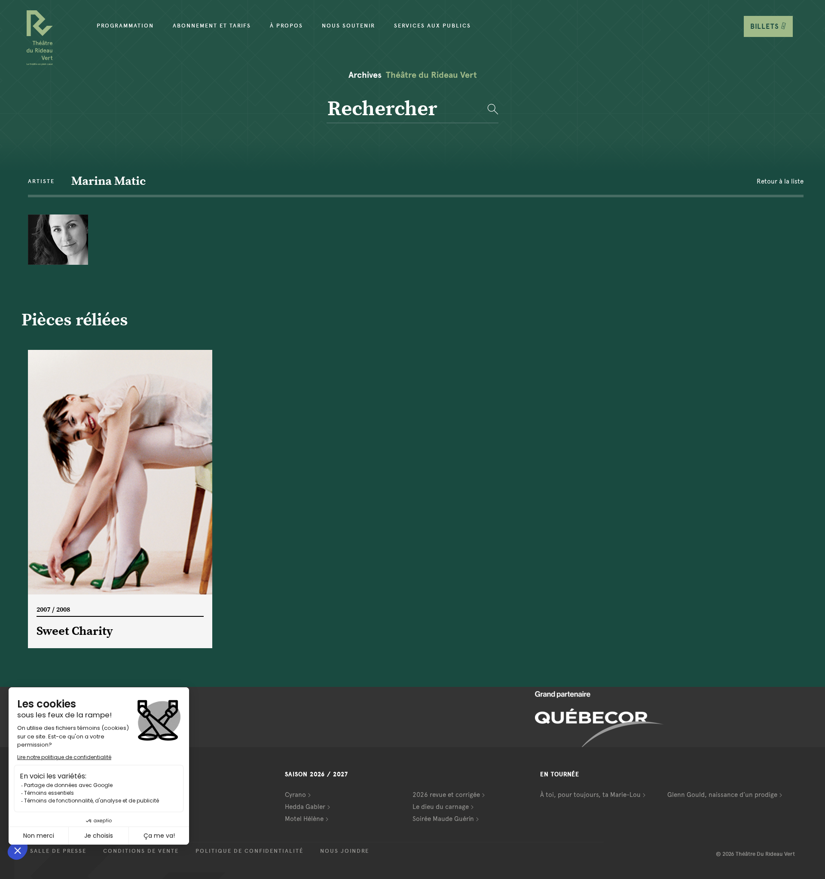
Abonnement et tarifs (212, 25)
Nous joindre (344, 851)
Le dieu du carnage (440, 807)
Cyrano (295, 795)
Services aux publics (432, 25)
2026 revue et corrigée (446, 795)
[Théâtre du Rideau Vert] (39, 38)
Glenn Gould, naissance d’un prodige (722, 795)
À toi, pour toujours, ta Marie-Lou (590, 795)
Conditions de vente (141, 851)
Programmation (125, 25)
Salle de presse (58, 851)
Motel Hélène (304, 819)
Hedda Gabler (305, 807)
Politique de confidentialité (249, 851)
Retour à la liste (780, 181)
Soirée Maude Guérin (443, 819)
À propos (286, 25)
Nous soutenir (348, 25)
